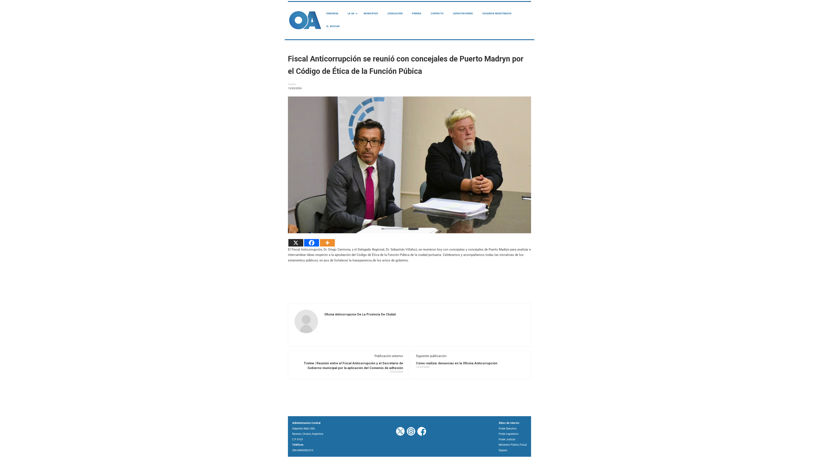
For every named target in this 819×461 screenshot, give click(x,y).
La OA (351, 13)
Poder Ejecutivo (508, 428)
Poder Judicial (507, 439)
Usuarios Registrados (496, 13)
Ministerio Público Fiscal (513, 444)
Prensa (416, 13)
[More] (327, 243)
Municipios (371, 13)
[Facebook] (311, 243)
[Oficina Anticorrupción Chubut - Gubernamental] (305, 20)
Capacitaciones (463, 13)
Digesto (503, 450)
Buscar (335, 26)
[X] (295, 243)
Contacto (437, 13)
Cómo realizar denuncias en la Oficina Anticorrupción (456, 363)
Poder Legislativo (508, 433)
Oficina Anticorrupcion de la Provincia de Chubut (360, 314)
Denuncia (332, 13)
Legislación (394, 13)
